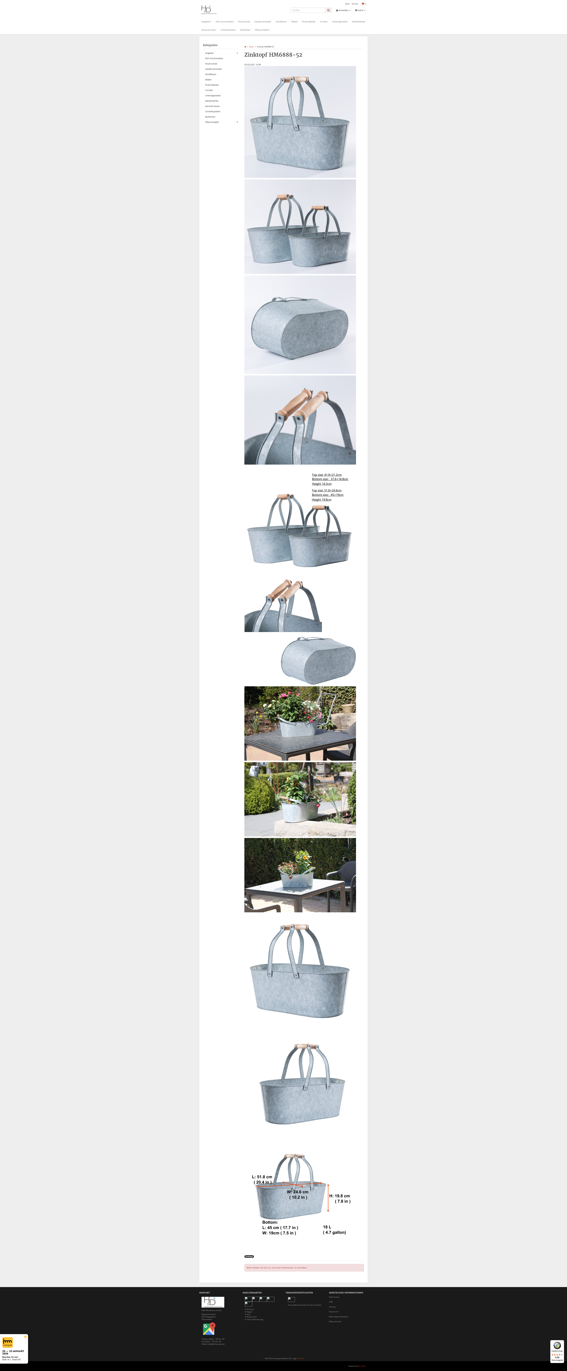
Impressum (333, 1311)
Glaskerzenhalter (263, 21)
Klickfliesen (281, 21)
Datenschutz (334, 1297)
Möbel (294, 21)
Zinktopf (249, 1256)
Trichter (324, 21)
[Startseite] (245, 46)
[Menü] (562, 1342)
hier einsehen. (316, 1305)
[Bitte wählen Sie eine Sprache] (364, 3)
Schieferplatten (228, 29)
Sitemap (332, 1306)
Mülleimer (245, 29)
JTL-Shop (361, 1366)
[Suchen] (328, 10)
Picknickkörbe (308, 21)
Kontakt (355, 4)
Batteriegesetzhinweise (338, 1316)
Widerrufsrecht (335, 1321)
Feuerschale (244, 21)
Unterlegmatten (340, 21)
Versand (300, 1358)
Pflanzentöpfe (261, 29)
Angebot (206, 21)
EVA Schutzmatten (225, 21)
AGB (331, 1302)
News (347, 4)
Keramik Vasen (209, 29)
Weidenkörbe (358, 21)
